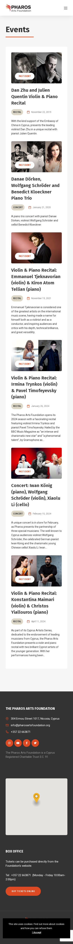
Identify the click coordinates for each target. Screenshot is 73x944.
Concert (18, 207)
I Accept (36, 932)
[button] (36, 799)
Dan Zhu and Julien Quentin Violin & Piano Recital (34, 96)
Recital (17, 112)
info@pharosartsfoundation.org (30, 725)
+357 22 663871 (21, 732)
